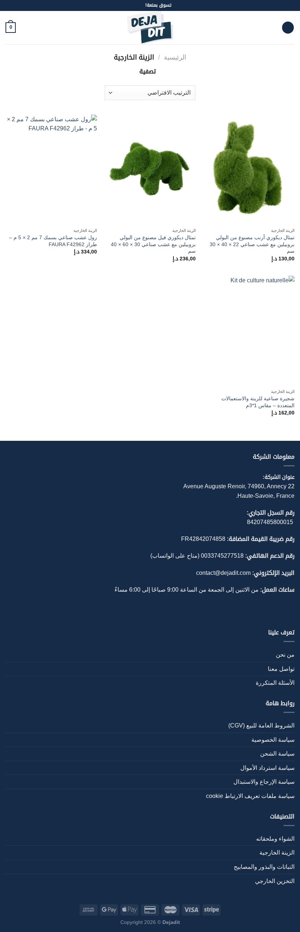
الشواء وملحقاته (275, 839)
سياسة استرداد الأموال (267, 768)
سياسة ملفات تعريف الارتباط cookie (250, 796)
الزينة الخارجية (277, 852)
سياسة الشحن (277, 753)
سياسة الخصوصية (273, 740)
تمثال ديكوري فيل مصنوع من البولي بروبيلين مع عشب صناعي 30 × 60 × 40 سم (153, 244)
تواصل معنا (281, 669)
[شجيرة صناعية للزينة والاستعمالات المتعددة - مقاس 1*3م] (249, 330)
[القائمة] (288, 28)
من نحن (285, 655)
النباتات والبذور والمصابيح (264, 867)
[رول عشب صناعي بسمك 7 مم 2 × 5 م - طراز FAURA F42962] (51, 169)
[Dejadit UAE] (150, 27)
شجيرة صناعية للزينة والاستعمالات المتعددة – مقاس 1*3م (258, 402)
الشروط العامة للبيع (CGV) (261, 725)
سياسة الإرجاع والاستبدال (264, 782)
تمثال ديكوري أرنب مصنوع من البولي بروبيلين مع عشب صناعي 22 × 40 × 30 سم (252, 244)
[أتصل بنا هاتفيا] (132, 5)
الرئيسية (175, 57)
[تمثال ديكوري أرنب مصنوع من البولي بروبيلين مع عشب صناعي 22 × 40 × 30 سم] (249, 169)
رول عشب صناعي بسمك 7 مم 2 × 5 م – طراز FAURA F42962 (53, 240)
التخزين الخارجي (275, 881)
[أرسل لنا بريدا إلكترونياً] (139, 5)
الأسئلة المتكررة (275, 683)
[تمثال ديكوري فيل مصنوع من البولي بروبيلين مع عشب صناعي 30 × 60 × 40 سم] (150, 169)
